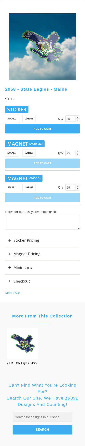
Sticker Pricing (26, 240)
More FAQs (12, 293)
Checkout (21, 281)
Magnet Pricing (26, 253)
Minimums (22, 267)
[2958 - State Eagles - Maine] (42, 46)
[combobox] (42, 417)
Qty (60, 118)
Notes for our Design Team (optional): (31, 212)
